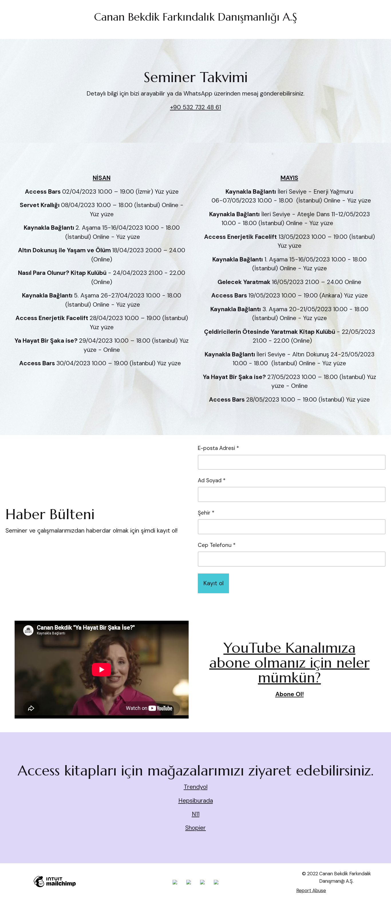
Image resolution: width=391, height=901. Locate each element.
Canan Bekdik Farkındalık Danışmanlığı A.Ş (195, 16)
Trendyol (196, 787)
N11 (196, 814)
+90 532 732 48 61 (195, 107)
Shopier (195, 828)
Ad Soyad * (212, 480)
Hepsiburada (195, 801)
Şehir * (206, 512)
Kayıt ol (213, 583)
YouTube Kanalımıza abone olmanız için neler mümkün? (289, 662)
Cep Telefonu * (217, 545)
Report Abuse (311, 890)
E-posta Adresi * (218, 448)
